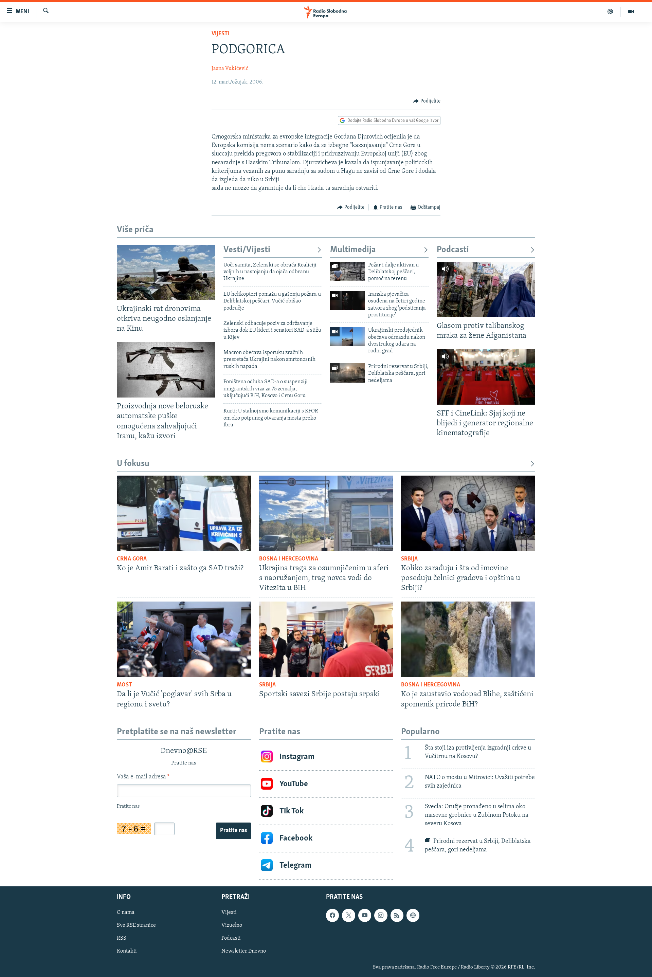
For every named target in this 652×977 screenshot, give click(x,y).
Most (124, 685)
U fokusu (133, 463)
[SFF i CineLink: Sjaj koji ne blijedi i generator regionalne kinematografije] (486, 377)
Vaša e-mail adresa (143, 777)
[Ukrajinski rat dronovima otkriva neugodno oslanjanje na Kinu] (166, 272)
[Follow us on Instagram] (380, 915)
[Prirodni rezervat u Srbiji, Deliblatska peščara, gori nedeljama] (347, 373)
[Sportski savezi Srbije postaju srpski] (326, 639)
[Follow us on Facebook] (332, 915)
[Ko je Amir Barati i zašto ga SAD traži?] (184, 513)
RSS (121, 938)
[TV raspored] (412, 915)
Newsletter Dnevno (243, 951)
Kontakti (127, 951)
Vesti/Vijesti (246, 250)
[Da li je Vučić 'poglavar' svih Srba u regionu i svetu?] (184, 639)
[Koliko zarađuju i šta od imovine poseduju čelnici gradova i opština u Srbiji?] (468, 513)
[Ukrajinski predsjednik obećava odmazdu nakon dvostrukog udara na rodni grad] (347, 336)
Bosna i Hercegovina (288, 559)
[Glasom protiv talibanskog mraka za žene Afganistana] (486, 289)
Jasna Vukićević (230, 68)
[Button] (426, 101)
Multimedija (353, 250)
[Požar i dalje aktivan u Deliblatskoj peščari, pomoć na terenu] (347, 271)
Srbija (409, 559)
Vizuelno (231, 925)
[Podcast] (610, 11)
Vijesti (221, 34)
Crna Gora (132, 559)
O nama (125, 912)
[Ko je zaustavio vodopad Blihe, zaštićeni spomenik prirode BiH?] (468, 639)
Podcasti (453, 250)
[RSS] (397, 915)
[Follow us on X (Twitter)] (348, 915)
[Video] (631, 11)
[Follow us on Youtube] (364, 915)
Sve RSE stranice (136, 925)
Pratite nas (233, 831)
